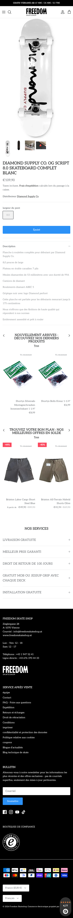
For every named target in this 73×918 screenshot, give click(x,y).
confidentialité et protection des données (25, 732)
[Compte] (62, 12)
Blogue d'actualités (13, 747)
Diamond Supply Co (28, 196)
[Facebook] (5, 812)
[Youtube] (17, 812)
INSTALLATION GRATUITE (22, 592)
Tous (36, 345)
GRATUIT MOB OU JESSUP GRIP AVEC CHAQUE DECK (31, 578)
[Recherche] (11, 12)
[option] (36, 78)
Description (9, 246)
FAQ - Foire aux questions (17, 702)
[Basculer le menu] (3, 12)
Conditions (9, 722)
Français (9, 898)
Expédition (8, 707)
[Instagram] (11, 812)
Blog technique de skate (16, 752)
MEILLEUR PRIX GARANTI (22, 552)
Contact (7, 697)
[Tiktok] (23, 812)
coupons (7, 742)
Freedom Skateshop (18, 906)
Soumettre (12, 801)
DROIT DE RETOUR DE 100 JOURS (28, 563)
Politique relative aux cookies (19, 737)
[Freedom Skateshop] (36, 12)
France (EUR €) (13, 887)
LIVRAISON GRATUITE (19, 540)
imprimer (8, 727)
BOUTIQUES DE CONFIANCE (19, 826)
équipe (6, 692)
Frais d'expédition (29, 185)
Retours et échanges (13, 712)
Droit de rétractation (14, 717)
